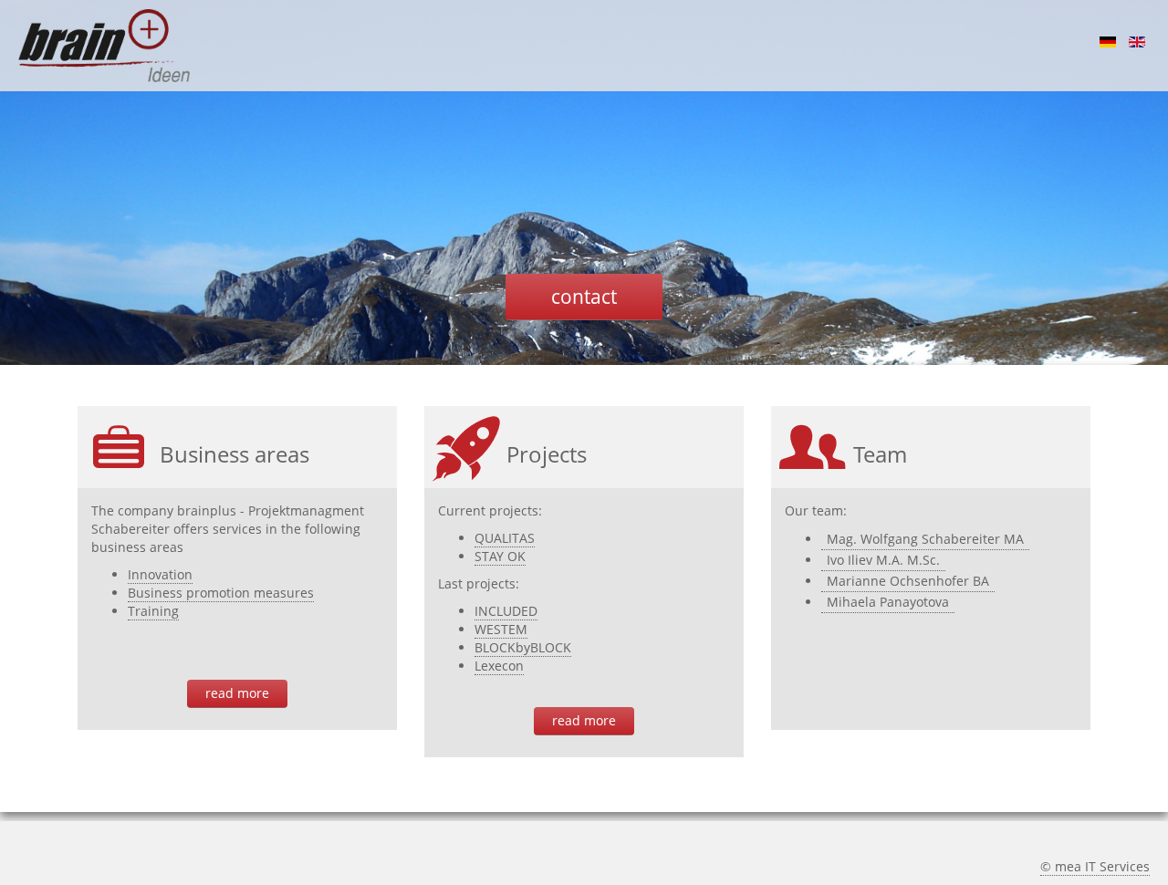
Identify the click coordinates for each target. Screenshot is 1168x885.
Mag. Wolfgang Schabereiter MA (925, 538)
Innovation (160, 574)
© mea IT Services (1095, 866)
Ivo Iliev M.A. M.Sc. (883, 559)
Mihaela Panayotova (888, 601)
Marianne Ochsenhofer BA (908, 580)
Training (153, 611)
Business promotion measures (221, 592)
